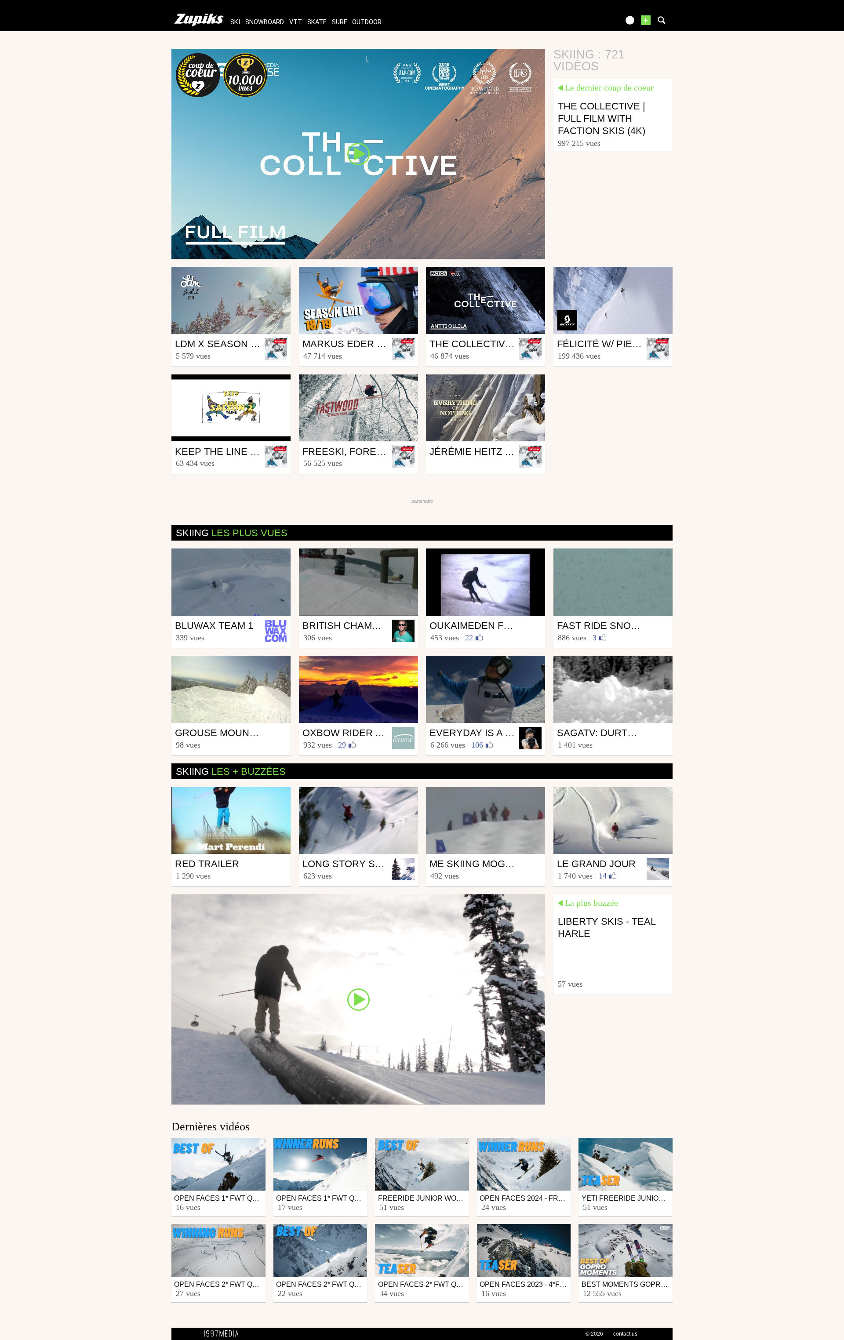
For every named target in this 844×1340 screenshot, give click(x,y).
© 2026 (594, 1334)
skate (317, 22)
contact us (625, 1334)
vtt (295, 22)
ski (235, 22)
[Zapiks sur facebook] (594, 23)
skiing (231, 532)
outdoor (367, 22)
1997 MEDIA (223, 1334)
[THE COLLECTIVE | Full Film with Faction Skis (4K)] (358, 153)
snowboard (264, 22)
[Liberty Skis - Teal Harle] (358, 998)
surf (339, 22)
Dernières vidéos (210, 1126)
